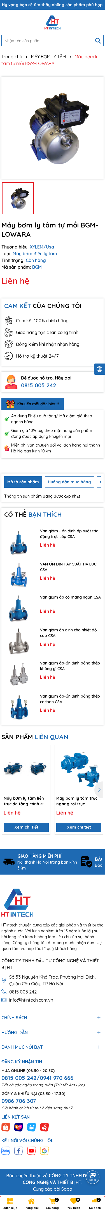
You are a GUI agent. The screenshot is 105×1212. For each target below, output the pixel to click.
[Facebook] (18, 1150)
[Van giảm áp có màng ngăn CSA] (19, 608)
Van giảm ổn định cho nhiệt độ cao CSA (68, 632)
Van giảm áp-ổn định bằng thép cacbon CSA (70, 699)
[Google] (44, 1150)
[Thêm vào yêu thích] (44, 751)
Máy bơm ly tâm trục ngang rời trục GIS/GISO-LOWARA (76, 801)
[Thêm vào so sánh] (44, 761)
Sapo (66, 1189)
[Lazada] (18, 1127)
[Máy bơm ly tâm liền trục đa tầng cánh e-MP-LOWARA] (26, 769)
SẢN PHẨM (34, 737)
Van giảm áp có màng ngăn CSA (70, 597)
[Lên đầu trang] (93, 1161)
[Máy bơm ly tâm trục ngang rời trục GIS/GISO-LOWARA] (79, 769)
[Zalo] (5, 1150)
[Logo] (52, 22)
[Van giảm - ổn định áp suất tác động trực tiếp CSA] (19, 542)
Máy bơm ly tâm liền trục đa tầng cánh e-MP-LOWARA (24, 801)
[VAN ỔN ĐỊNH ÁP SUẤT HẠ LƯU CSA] (19, 575)
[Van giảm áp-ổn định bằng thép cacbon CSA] (19, 707)
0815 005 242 (38, 385)
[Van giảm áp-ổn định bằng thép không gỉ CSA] (19, 674)
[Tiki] (31, 1127)
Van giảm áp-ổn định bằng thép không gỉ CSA (70, 666)
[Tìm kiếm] (98, 40)
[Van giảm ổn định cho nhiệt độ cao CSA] (19, 641)
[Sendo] (44, 1127)
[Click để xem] (52, 127)
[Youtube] (31, 1150)
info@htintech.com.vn (31, 1000)
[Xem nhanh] (44, 770)
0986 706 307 (18, 1100)
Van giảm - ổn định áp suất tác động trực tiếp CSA (69, 533)
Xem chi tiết (26, 827)
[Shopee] (5, 1127)
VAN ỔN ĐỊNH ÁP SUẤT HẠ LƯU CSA (68, 567)
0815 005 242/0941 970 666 (37, 1077)
